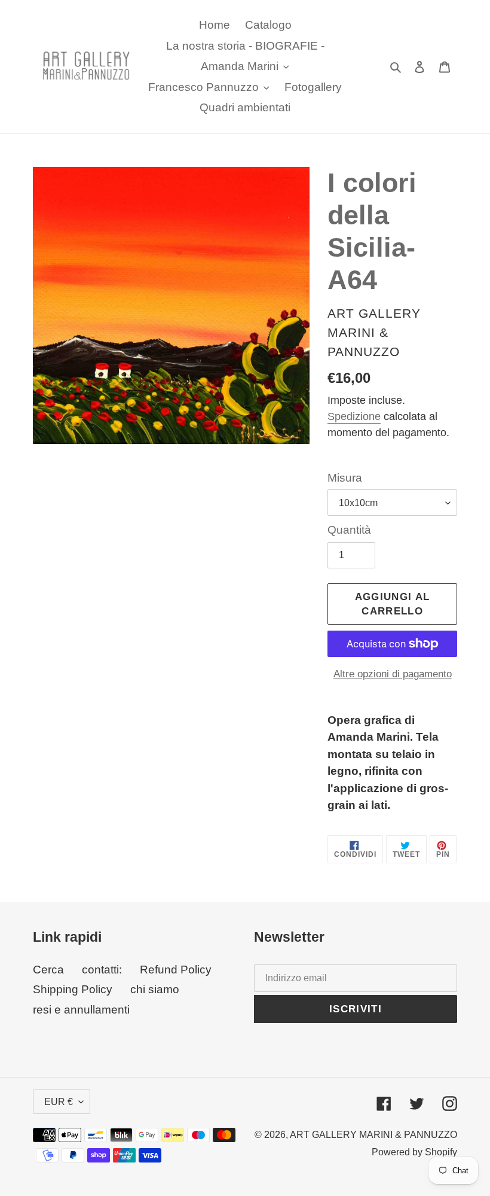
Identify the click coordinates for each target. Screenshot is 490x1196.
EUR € (58, 1102)
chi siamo (154, 989)
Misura (344, 477)
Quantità (349, 530)
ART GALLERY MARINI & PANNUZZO (373, 1135)
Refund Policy (176, 969)
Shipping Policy (72, 989)
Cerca (48, 969)
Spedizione (354, 416)
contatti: (102, 969)
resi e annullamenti (81, 1009)
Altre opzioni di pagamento (392, 674)
